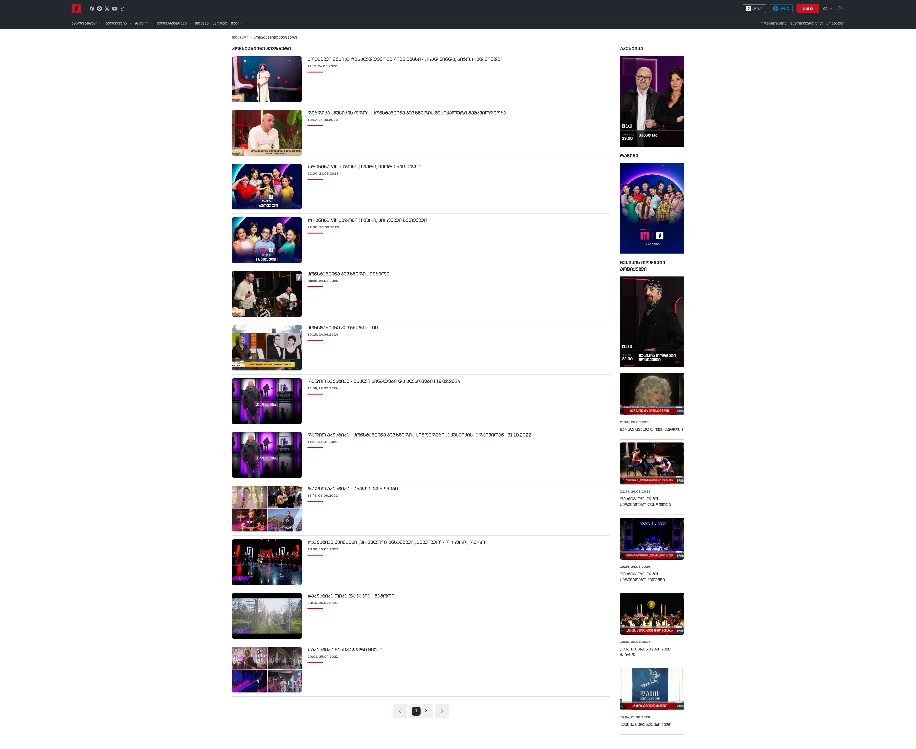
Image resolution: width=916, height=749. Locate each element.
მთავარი (240, 37)
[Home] (76, 8)
